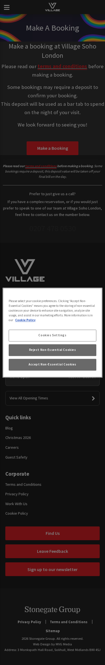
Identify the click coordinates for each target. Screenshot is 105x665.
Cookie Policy (25, 320)
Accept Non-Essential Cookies (52, 364)
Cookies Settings (52, 335)
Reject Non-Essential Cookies (52, 350)
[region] (52, 332)
